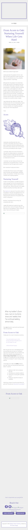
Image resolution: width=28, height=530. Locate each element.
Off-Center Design (14, 525)
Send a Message (8, 513)
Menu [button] (15, 23)
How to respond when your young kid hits (14, 497)
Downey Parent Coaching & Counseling (14, 11)
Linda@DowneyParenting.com (14, 509)
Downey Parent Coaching (15, 523)
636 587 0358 (14, 511)
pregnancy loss (8, 191)
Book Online (20, 513)
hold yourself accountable (18, 384)
